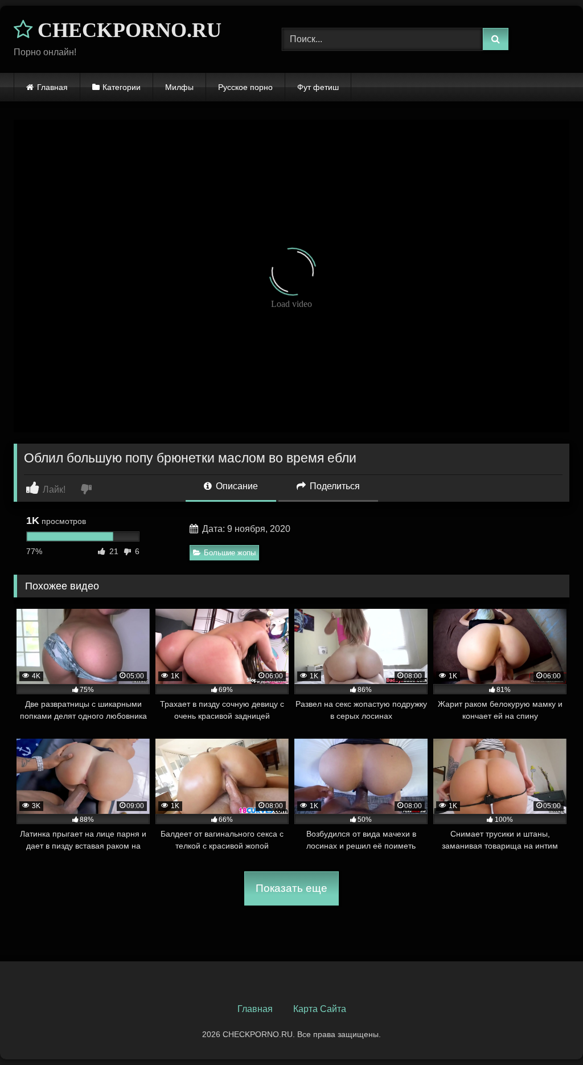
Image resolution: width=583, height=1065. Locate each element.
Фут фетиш (318, 87)
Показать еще (291, 888)
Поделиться (333, 486)
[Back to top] (547, 1031)
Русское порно (245, 87)
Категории (121, 87)
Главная (52, 87)
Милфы (179, 87)
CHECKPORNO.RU (126, 30)
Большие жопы (230, 552)
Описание (236, 486)
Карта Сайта (319, 1009)
